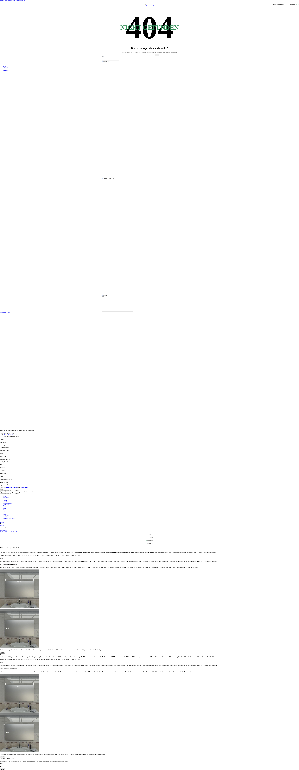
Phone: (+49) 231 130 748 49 (10, 434)
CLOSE (2, 652)
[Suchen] (285, 4)
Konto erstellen (3, 530)
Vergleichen (6, 517)
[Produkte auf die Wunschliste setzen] (287, 4)
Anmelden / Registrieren (9, 518)
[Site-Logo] (149, 5)
